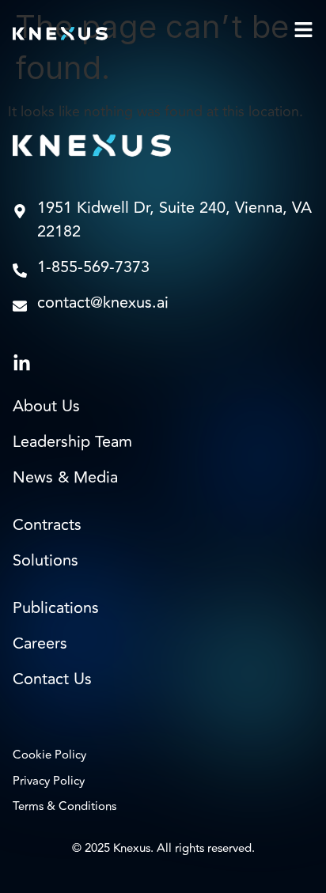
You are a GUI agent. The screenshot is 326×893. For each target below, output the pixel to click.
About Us (46, 406)
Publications (56, 608)
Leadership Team (72, 442)
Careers (40, 644)
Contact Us (52, 679)
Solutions (45, 561)
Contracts (47, 525)
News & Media (65, 478)
